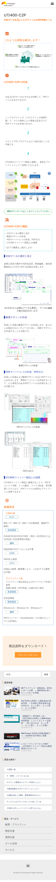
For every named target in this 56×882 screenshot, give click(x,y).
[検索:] (22, 674)
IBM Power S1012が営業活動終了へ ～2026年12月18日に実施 (36, 734)
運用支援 (10, 837)
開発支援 (10, 830)
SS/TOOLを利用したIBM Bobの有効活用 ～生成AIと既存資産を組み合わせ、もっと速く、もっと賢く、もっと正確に (36, 704)
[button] (52, 3)
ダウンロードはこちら (28, 655)
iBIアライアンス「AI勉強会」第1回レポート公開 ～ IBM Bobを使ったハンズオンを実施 (36, 690)
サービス (10, 849)
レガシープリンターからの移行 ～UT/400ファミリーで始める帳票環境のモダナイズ (36, 746)
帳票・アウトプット (15, 824)
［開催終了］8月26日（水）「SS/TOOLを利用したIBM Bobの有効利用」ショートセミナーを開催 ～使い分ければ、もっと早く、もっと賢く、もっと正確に (36, 721)
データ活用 (11, 843)
